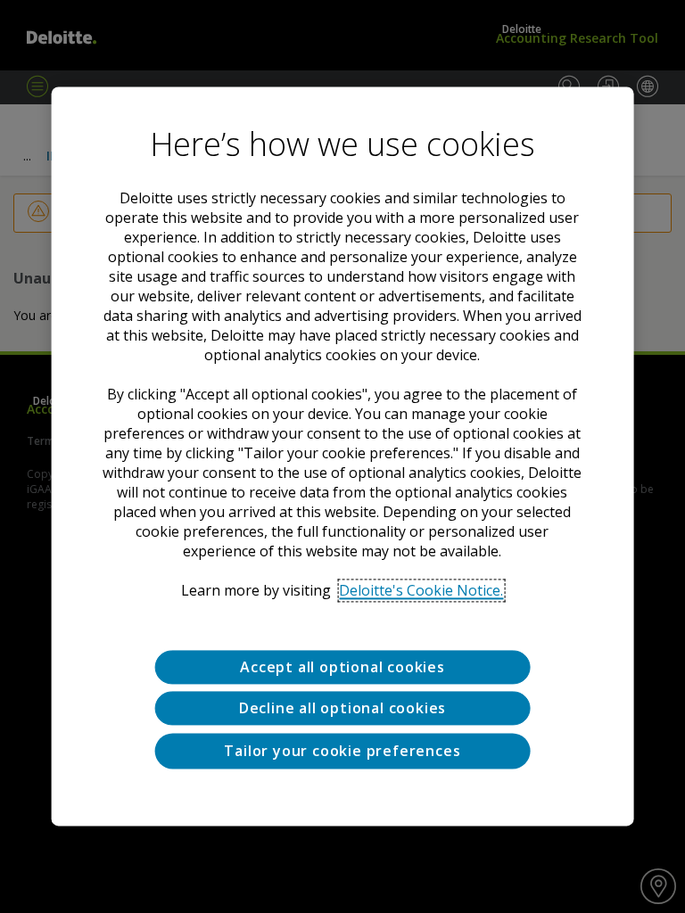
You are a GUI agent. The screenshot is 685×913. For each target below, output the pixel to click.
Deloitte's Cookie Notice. (421, 590)
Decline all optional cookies (342, 709)
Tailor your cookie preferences (342, 751)
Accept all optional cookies (342, 667)
